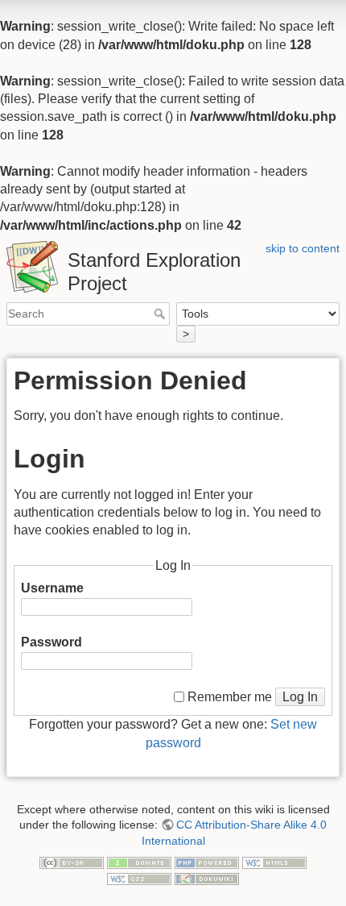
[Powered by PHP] (207, 862)
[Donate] (139, 862)
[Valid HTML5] (274, 862)
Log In (300, 697)
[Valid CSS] (139, 877)
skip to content (303, 248)
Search (161, 313)
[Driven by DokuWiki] (207, 877)
